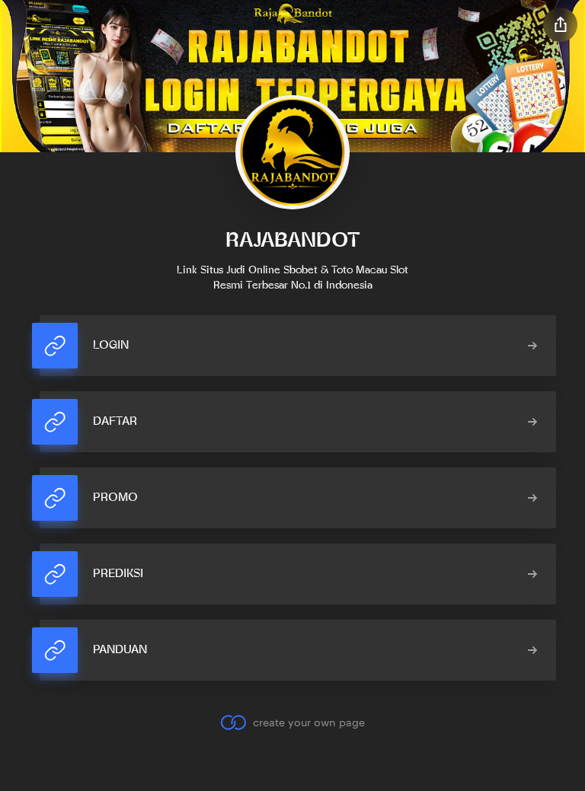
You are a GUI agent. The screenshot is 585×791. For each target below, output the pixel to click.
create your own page (308, 722)
